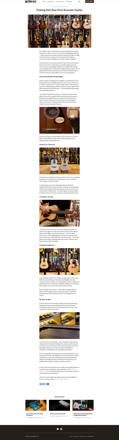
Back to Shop (89, 1)
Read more (42, 417)
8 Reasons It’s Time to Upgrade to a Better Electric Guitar (82, 414)
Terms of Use (82, 436)
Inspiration (69, 1)
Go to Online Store (90, 436)
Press (71, 436)
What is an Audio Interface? (58, 414)
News (44, 1)
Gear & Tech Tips (60, 1)
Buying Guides (50, 1)
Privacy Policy (75, 436)
